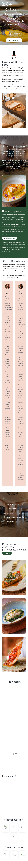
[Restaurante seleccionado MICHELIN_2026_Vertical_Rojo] (16, 826)
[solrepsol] (5, 826)
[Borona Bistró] (7, 3)
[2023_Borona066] (14, 560)
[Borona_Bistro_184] (14, 599)
